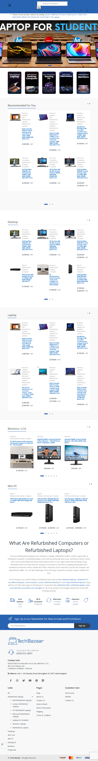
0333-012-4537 (24, 653)
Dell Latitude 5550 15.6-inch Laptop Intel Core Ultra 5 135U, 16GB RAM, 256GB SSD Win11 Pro (27, 134)
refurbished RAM (63, 585)
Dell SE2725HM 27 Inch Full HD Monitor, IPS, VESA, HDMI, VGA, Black (75, 441)
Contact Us (40, 700)
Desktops (11, 731)
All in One (11, 735)
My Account (69, 693)
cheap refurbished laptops (75, 582)
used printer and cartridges (32, 588)
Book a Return (41, 704)
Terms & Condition (43, 715)
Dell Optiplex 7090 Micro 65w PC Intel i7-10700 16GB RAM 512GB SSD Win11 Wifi (76, 500)
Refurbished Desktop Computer (26, 164)
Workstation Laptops (20, 727)
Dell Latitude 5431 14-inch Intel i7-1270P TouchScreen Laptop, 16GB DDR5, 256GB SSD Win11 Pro (54, 388)
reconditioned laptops (16, 582)
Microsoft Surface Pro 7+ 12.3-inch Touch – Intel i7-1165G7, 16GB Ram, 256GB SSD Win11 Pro (27, 393)
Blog (38, 693)
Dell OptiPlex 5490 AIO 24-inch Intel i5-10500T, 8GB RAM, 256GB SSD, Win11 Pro (27, 173)
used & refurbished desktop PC (50, 582)
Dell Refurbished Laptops (26, 119)
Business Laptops (25, 114)
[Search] (39, 7)
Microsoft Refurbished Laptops (26, 378)
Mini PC (24, 265)
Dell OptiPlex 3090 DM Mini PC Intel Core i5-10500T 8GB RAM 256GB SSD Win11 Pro (82, 279)
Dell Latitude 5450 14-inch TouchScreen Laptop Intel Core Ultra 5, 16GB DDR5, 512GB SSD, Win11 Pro (82, 393)
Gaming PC (12, 742)
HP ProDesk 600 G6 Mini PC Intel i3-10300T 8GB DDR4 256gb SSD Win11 (27, 278)
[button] (74, 10)
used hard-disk (15, 588)
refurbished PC (82, 579)
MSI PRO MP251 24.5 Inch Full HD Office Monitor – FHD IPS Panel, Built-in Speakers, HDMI (48, 441)
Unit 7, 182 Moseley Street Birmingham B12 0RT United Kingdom (42, 673)
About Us (40, 697)
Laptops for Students (53, 125)
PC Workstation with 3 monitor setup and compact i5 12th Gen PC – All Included (54, 280)
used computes (31, 582)
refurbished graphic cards (80, 585)
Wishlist (68, 697)
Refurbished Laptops (26, 125)
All (9, 693)
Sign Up (82, 626)
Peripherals (12, 750)
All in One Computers (26, 159)
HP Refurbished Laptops (22, 710)
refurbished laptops (69, 579)
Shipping (39, 711)
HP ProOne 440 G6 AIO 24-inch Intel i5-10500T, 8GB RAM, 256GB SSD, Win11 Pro (55, 173)
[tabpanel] (49, 44)
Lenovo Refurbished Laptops (20, 705)
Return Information (43, 708)
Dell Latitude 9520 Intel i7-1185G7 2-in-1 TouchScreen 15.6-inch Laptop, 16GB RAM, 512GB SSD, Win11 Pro (54, 139)
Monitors (52, 265)
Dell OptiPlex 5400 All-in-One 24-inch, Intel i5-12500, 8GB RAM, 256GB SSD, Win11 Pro (82, 173)
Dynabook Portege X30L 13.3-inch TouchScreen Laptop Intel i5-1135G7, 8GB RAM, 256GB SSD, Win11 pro (82, 132)
